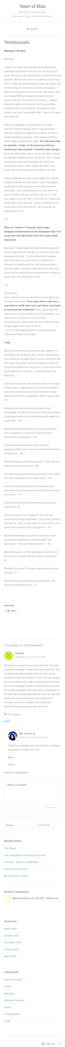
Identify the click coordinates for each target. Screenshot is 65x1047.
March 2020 (10, 928)
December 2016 (12, 942)
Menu (34, 29)
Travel (7, 1007)
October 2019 (11, 935)
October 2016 (11, 949)
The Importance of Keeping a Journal (25, 855)
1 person (17, 714)
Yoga (7, 1020)
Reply (7, 721)
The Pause (10, 848)
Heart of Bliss (33, 6)
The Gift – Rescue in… (47, 898)
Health (8, 986)
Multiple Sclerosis (14, 1000)
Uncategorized (12, 1014)
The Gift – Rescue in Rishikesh (21, 861)
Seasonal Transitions (16, 868)
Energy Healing (12, 979)
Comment (50, 807)
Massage (9, 993)
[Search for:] (20, 825)
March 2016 (10, 956)
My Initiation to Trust (16, 875)
